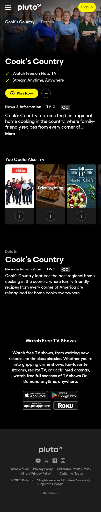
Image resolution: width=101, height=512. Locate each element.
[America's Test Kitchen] (19, 194)
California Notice (71, 473)
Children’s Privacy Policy (74, 469)
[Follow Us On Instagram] (63, 460)
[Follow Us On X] (46, 460)
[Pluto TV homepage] (50, 449)
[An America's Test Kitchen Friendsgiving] (50, 194)
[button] (8, 7)
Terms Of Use (19, 469)
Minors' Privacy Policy (35, 473)
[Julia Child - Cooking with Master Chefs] (81, 194)
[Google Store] (64, 395)
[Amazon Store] (37, 405)
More (10, 134)
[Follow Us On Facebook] (54, 460)
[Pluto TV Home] (29, 7)
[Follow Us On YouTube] (38, 460)
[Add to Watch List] (46, 93)
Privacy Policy (43, 469)
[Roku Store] (65, 405)
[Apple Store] (35, 395)
